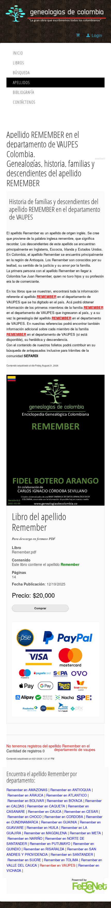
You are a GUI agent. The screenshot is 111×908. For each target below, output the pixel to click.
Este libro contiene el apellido (45, 564)
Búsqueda (21, 73)
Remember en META (85, 832)
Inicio (18, 53)
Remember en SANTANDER (72, 854)
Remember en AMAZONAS (26, 789)
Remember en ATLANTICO (66, 795)
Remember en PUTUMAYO (50, 843)
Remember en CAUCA (44, 811)
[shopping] (78, 35)
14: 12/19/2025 (38, 580)
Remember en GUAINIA (59, 822)
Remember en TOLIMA (61, 859)
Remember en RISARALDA (43, 848)
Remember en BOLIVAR (25, 800)
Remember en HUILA (42, 827)
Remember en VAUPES (57, 865)
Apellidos (21, 82)
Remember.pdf (24, 552)
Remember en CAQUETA (46, 806)
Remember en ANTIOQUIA (70, 789)
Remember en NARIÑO (24, 838)
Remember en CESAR (81, 811)
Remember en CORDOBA (63, 816)
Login (97, 35)
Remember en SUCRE (24, 859)
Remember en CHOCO (24, 816)
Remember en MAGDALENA (45, 832)
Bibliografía (23, 92)
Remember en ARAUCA (25, 795)
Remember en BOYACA (64, 800)
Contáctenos (24, 102)
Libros (18, 63)
